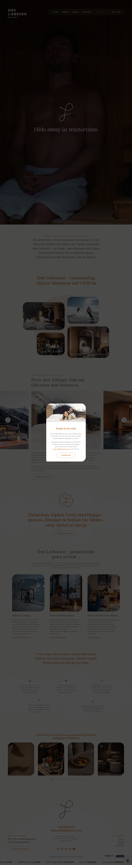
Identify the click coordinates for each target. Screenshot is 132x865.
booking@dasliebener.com (62, 449)
